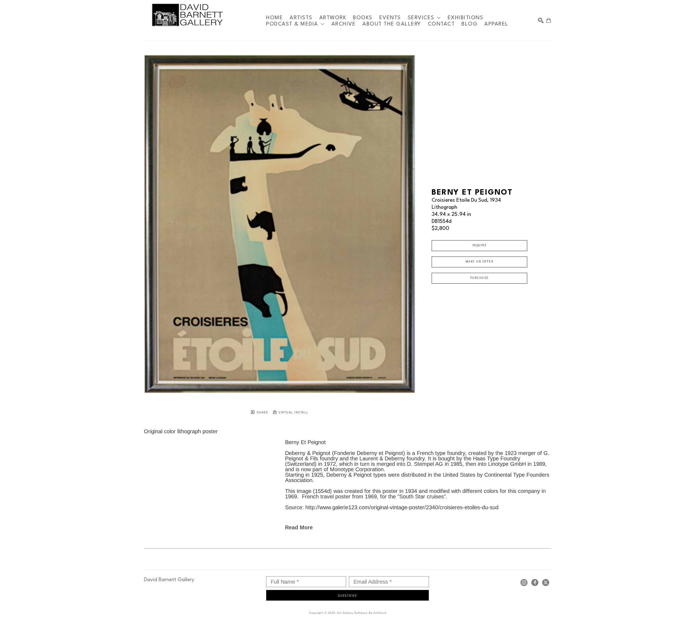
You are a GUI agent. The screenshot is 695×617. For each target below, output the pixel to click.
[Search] (541, 20)
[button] (424, 17)
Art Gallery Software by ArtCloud (361, 612)
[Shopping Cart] (548, 20)
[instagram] (523, 582)
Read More (299, 527)
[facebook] (534, 582)
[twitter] (545, 582)
